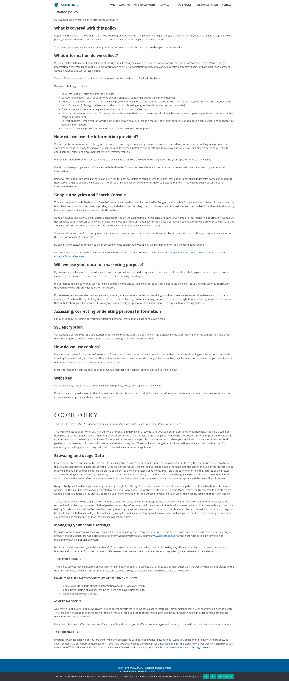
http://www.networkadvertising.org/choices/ (185, 647)
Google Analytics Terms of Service (187, 252)
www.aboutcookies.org (165, 535)
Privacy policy (225, 676)
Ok (205, 676)
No (213, 676)
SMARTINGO (70, 5)
